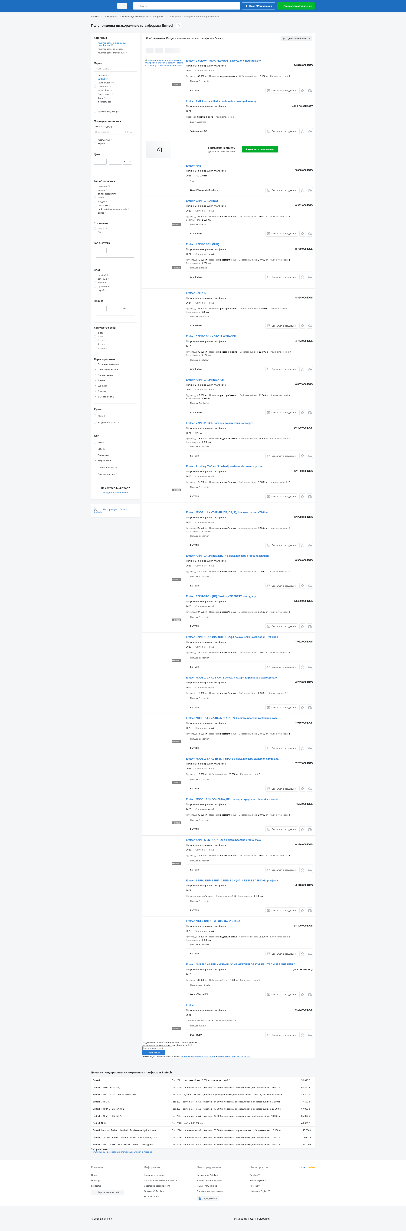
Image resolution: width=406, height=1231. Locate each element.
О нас (94, 1175)
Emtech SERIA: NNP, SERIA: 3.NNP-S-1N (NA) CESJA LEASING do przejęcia (232, 880)
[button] (302, 90)
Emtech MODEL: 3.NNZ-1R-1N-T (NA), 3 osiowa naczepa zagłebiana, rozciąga (232, 758)
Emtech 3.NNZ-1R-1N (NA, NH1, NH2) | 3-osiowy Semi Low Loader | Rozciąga (232, 637)
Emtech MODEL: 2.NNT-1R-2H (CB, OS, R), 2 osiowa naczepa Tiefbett (227, 512)
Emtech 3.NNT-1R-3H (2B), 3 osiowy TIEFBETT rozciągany (221, 596)
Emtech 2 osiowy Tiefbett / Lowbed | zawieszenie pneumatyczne (224, 466)
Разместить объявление (260, 149)
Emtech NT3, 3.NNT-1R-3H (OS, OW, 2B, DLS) (213, 921)
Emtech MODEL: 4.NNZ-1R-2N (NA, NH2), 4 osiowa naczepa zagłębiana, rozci (232, 718)
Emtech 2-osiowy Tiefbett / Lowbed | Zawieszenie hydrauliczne (223, 60)
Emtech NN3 (193, 165)
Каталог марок (151, 1196)
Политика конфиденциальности (160, 1180)
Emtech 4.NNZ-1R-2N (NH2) (202, 244)
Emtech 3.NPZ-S (196, 293)
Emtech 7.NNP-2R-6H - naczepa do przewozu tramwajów (219, 423)
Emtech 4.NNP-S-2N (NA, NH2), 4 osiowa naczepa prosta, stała (223, 840)
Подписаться (153, 1052)
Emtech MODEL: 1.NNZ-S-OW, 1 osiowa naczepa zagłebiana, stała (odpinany (232, 677)
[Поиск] (136, 6)
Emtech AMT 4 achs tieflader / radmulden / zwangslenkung (221, 101)
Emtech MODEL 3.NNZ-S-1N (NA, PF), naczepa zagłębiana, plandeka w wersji (232, 799)
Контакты (96, 1186)
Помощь (95, 1180)
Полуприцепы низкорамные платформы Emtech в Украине (121, 1152)
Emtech (190, 1005)
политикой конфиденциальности (198, 1056)
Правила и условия (154, 1175)
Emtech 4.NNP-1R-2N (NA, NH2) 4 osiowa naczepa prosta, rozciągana (227, 555)
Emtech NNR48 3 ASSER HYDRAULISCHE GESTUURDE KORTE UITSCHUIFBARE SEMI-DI (241, 964)
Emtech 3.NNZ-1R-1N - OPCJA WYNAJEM (211, 336)
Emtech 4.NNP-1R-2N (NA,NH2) (205, 379)
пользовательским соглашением (234, 1056)
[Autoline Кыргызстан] (102, 6)
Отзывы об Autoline (154, 1191)
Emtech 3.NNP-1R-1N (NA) (202, 200)
